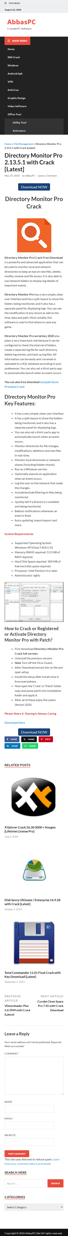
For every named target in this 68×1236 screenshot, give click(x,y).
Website (10, 1135)
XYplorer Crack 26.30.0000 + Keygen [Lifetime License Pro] (30, 829)
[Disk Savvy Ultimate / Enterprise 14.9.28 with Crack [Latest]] (34, 871)
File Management (23, 143)
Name (9, 1101)
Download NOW (34, 187)
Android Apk (15, 73)
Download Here (15, 722)
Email (10, 1118)
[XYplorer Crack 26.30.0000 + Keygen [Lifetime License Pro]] (34, 798)
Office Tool (14, 114)
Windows (13, 65)
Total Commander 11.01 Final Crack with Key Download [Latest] (33, 975)
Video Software (17, 106)
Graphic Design (17, 98)
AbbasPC (21, 21)
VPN (10, 81)
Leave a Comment (47, 175)
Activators (19, 130)
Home (11, 49)
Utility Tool (19, 122)
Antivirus (13, 89)
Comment (12, 1053)
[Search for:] (34, 1183)
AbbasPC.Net (33, 1233)
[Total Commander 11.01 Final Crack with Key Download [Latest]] (34, 943)
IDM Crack (14, 57)
